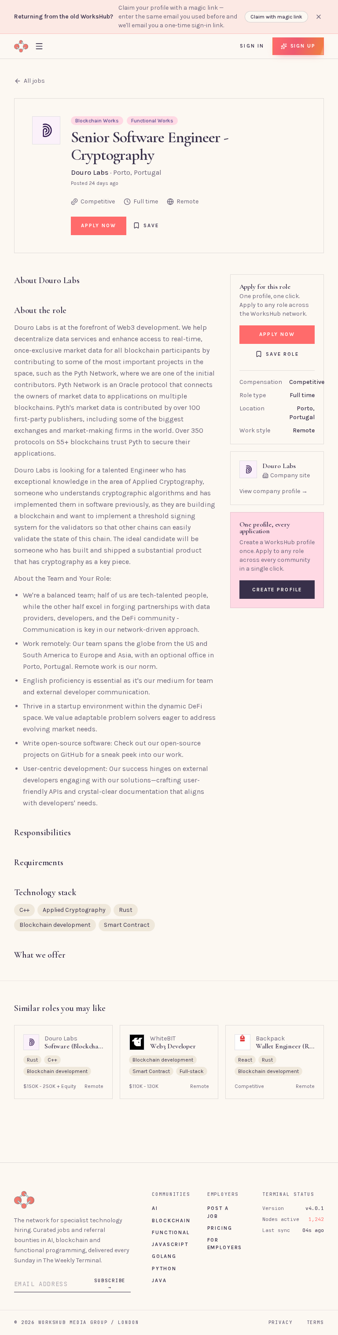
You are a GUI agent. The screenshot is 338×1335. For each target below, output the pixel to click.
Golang (164, 1256)
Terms (315, 1322)
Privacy (280, 1322)
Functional (170, 1232)
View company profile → (273, 491)
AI (155, 1208)
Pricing (219, 1228)
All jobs (34, 81)
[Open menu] (39, 46)
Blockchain (171, 1220)
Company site (290, 475)
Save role (282, 354)
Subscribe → (109, 1284)
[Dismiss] (318, 16)
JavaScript (170, 1244)
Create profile (277, 589)
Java (159, 1280)
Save (151, 225)
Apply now (99, 225)
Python (164, 1268)
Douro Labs (89, 172)
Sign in (252, 46)
